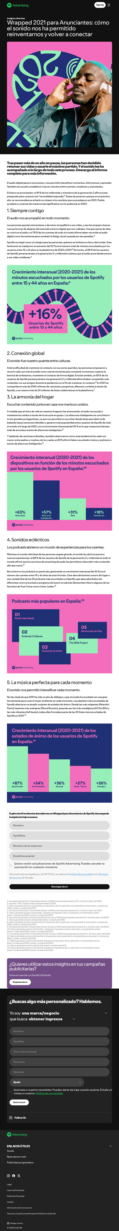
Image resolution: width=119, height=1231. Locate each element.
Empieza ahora (20, 982)
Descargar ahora (59, 886)
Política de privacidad (81, 874)
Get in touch (19, 1102)
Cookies (10, 1202)
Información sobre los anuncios (19, 1208)
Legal (9, 1184)
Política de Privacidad (15, 1196)
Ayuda (10, 1150)
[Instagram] (8, 1175)
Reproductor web (16, 1156)
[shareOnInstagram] (10, 1117)
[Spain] (47, 1082)
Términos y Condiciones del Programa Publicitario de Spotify (31, 1213)
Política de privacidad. (49, 1093)
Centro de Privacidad (15, 1190)
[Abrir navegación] (109, 5)
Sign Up (100, 4)
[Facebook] (13, 1175)
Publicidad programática (20, 1162)
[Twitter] (18, 1175)
